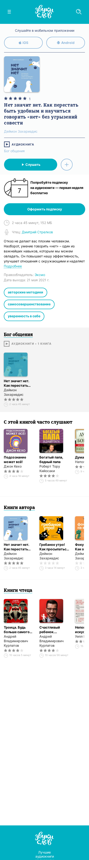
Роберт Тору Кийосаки (49, 468)
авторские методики (25, 292)
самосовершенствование (29, 304)
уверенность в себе (24, 316)
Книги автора (19, 508)
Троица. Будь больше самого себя (17, 629)
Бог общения (14, 151)
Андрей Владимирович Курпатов (16, 640)
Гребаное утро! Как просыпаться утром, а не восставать (53, 546)
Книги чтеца (18, 590)
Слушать (32, 164)
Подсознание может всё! (15, 459)
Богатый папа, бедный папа (51, 459)
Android (68, 43)
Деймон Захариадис (13, 392)
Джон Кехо (13, 466)
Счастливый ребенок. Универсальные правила (52, 629)
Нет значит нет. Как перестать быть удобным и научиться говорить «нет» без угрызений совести (17, 383)
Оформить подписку (44, 209)
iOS (25, 43)
